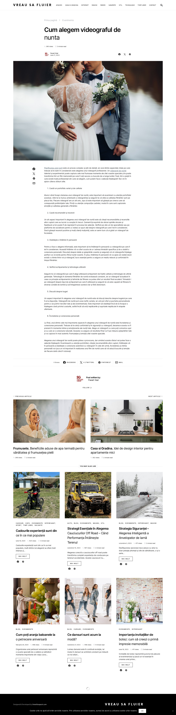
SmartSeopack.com (39, 704)
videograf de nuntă (118, 171)
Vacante (39, 525)
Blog (76, 523)
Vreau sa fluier (32, 5)
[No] (172, 711)
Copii (27, 523)
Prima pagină (50, 20)
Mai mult (23, 556)
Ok (142, 711)
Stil (103, 523)
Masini (96, 523)
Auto (69, 523)
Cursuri (77, 629)
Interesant (50, 523)
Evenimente (68, 20)
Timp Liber (28, 525)
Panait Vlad (54, 53)
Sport (18, 525)
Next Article (154, 396)
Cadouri (20, 523)
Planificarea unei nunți (53, 168)
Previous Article (23, 396)
